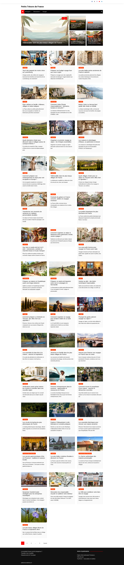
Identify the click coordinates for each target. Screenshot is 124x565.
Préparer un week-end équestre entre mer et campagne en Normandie (61, 283)
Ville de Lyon (80, 557)
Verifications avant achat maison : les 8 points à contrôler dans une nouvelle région (33, 388)
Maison (24, 349)
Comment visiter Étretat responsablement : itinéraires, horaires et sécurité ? (60, 106)
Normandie (53, 101)
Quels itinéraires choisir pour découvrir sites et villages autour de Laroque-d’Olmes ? (34, 141)
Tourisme (25, 37)
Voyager (45, 11)
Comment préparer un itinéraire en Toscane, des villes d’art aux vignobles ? (34, 318)
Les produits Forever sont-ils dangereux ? (31, 551)
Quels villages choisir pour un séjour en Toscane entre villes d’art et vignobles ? (90, 177)
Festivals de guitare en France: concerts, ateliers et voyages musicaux (94, 26)
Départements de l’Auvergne (28, 555)
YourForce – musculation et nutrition (86, 558)
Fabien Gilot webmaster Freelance (86, 555)
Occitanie (25, 137)
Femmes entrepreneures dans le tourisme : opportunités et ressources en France (61, 388)
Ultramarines (36, 11)
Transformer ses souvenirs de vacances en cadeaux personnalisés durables (32, 213)
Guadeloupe (25, 278)
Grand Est (81, 137)
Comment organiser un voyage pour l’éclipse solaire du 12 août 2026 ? (61, 318)
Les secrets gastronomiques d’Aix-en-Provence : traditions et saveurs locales (34, 458)
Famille (24, 101)
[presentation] (63, 18)
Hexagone (27, 11)
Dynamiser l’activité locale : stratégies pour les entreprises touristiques (32, 493)
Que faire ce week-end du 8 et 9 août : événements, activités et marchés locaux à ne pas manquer (34, 249)
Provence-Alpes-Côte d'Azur (29, 453)
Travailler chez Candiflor (27, 553)
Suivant (45, 543)
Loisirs (80, 278)
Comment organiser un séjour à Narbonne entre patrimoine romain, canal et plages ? (62, 234)
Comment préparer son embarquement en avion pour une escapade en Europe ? (33, 177)
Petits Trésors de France (32, 6)
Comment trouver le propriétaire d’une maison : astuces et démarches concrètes (89, 388)
